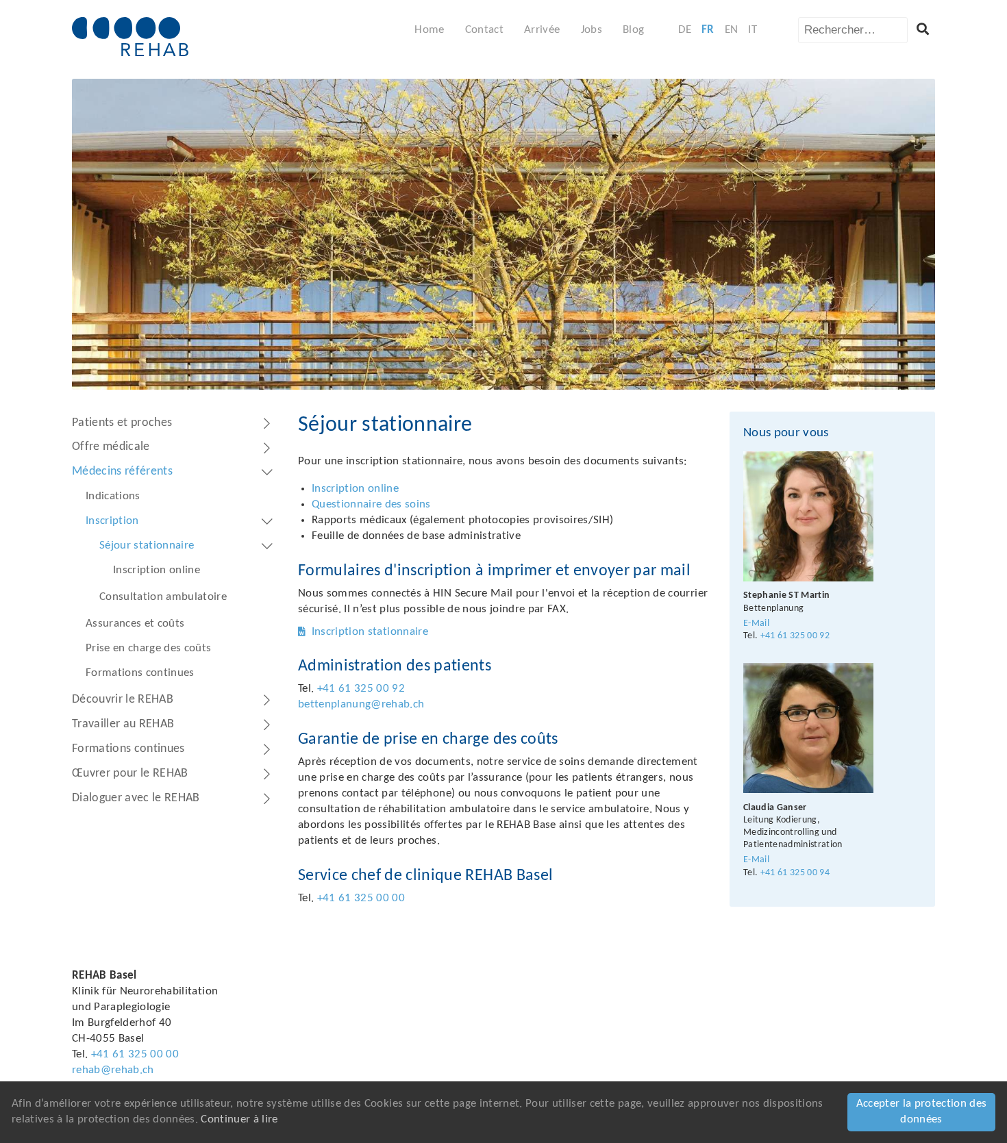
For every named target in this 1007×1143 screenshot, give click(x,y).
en (731, 30)
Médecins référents (122, 471)
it (752, 30)
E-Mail (756, 623)
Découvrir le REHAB (122, 699)
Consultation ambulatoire (163, 597)
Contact (484, 30)
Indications (113, 496)
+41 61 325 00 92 (361, 688)
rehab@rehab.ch (113, 1070)
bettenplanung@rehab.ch (361, 704)
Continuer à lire (239, 1119)
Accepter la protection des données (921, 1111)
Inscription (112, 521)
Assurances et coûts (135, 623)
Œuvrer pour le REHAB (130, 773)
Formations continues (140, 673)
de (684, 30)
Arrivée (542, 30)
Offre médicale (111, 446)
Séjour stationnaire (146, 545)
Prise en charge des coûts (149, 648)
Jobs (591, 30)
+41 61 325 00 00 (361, 898)
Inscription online (156, 570)
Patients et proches (122, 422)
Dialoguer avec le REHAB (136, 798)
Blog (633, 30)
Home (429, 30)
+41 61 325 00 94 (795, 873)
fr (707, 30)
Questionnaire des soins (371, 504)
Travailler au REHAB (123, 724)
